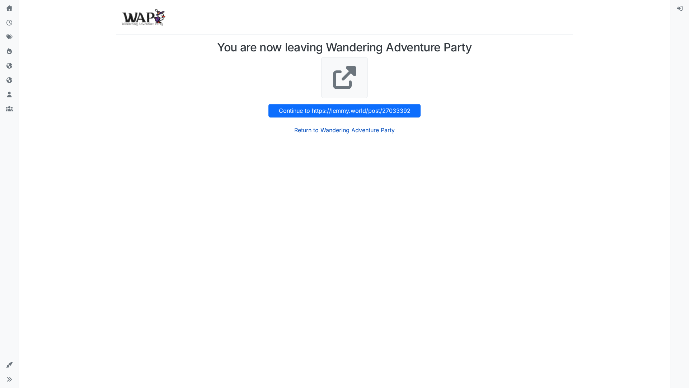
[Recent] (9, 23)
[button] (9, 365)
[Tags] (9, 37)
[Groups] (9, 109)
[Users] (9, 95)
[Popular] (9, 51)
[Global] (9, 80)
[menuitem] (679, 8)
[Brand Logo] (143, 17)
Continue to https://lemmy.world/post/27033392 (345, 110)
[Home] (9, 8)
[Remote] (9, 66)
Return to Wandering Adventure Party (344, 130)
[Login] (679, 8)
